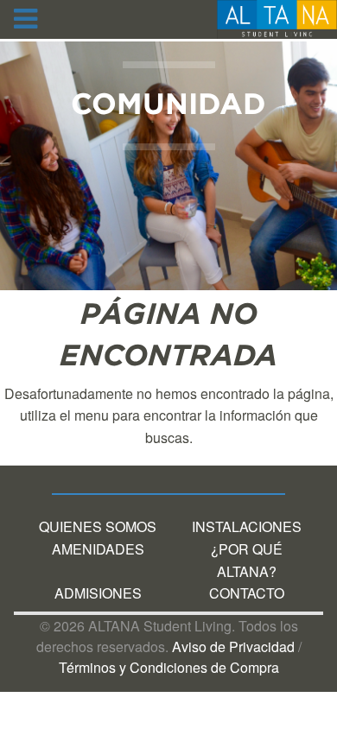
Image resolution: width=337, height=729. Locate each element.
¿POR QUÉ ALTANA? (247, 560)
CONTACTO (246, 593)
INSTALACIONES (247, 526)
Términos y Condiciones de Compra (169, 667)
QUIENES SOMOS (97, 526)
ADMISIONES (98, 593)
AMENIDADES (98, 549)
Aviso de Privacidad (233, 646)
